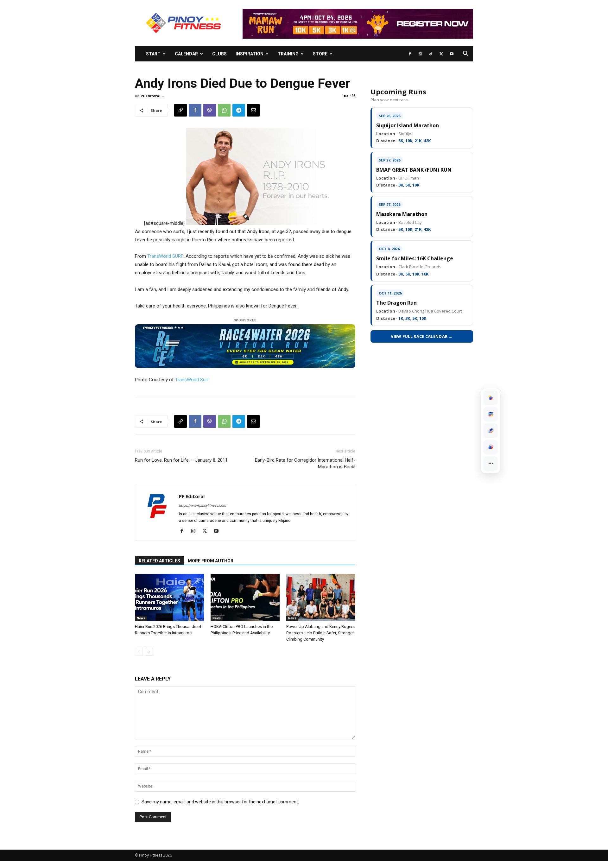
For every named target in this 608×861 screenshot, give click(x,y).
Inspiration (249, 53)
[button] (465, 54)
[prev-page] (139, 652)
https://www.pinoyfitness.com (202, 505)
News (141, 618)
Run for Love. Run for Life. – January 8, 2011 (181, 460)
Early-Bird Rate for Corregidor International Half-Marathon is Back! (305, 463)
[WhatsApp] (224, 110)
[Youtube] (451, 53)
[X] (441, 53)
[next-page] (149, 652)
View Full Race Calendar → (422, 336)
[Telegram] (238, 110)
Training (288, 53)
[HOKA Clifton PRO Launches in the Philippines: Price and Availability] (245, 597)
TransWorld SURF (165, 256)
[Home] (490, 397)
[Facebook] (410, 53)
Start (153, 53)
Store (320, 53)
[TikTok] (430, 53)
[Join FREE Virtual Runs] (490, 430)
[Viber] (209, 110)
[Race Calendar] (490, 414)
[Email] (253, 110)
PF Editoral (151, 95)
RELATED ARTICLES (159, 560)
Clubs (219, 53)
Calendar (186, 53)
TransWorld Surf (192, 380)
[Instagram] (420, 53)
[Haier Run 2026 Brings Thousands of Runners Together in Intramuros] (169, 597)
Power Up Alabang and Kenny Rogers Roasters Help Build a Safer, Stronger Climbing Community (320, 633)
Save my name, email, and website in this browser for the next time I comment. (220, 801)
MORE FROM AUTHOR (210, 560)
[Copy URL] (180, 110)
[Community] (490, 447)
